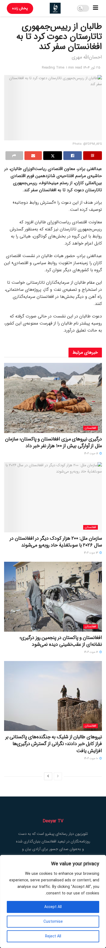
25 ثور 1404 (91, 67)
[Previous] (58, 776)
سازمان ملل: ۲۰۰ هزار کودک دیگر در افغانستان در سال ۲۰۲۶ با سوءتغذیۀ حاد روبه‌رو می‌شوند (56, 542)
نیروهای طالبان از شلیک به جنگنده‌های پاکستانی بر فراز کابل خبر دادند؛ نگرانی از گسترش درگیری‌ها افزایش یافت (53, 743)
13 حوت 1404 (91, 553)
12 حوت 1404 (91, 652)
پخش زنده (20, 8)
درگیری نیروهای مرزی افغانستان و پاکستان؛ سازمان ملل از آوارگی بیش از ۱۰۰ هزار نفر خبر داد (53, 442)
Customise (53, 922)
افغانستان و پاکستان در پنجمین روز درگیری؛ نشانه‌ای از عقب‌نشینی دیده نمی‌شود (61, 641)
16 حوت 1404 (91, 454)
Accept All (53, 907)
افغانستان (90, 428)
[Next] (48, 776)
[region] (53, 901)
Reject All (53, 936)
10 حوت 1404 (91, 758)
